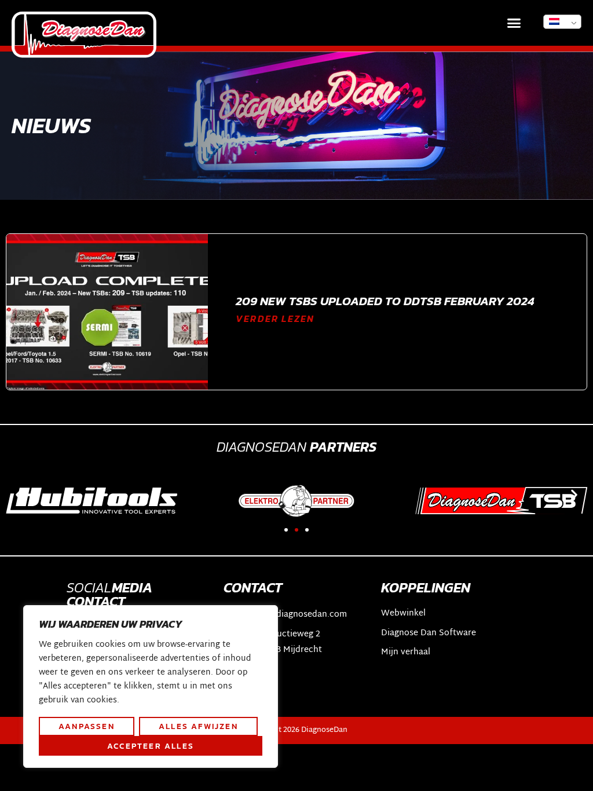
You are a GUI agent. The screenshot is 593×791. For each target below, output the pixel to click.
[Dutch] (562, 21)
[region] (150, 686)
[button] (514, 23)
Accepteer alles (150, 745)
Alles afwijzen (198, 726)
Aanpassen (86, 726)
